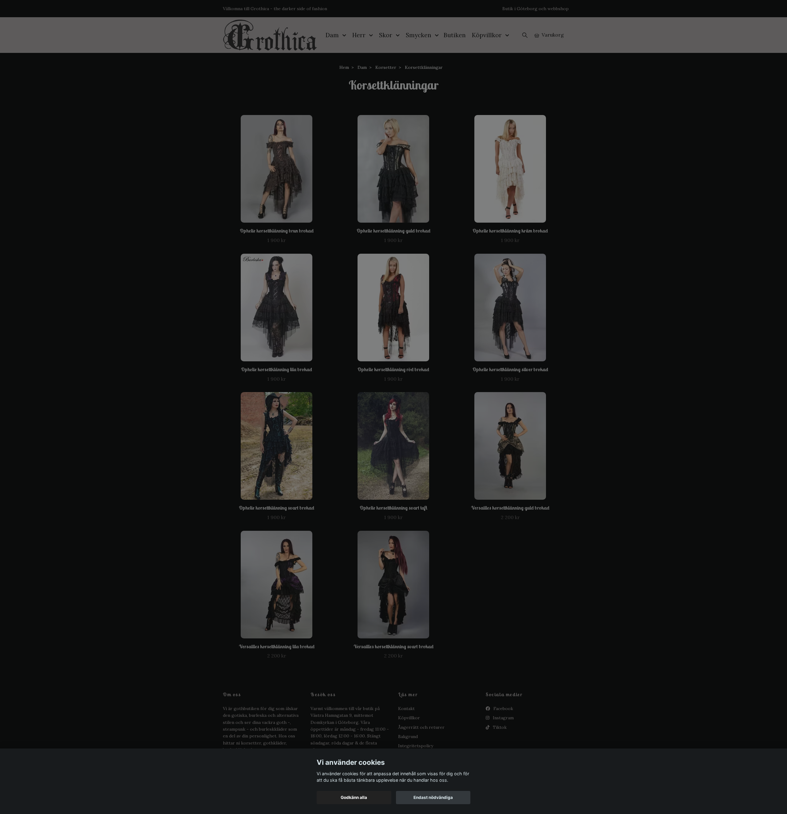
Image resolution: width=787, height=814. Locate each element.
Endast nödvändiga (433, 797)
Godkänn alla (354, 797)
